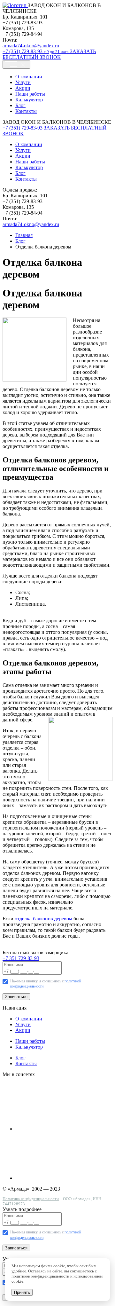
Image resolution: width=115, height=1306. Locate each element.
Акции (22, 88)
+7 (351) (36, 51)
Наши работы (30, 94)
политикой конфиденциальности (40, 1276)
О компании (28, 76)
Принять (22, 1292)
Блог (20, 105)
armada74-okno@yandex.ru (31, 45)
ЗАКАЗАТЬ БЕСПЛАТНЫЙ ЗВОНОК (49, 54)
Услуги (23, 82)
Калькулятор (29, 99)
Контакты (26, 111)
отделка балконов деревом (43, 918)
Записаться (16, 996)
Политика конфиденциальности (31, 1198)
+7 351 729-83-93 (21, 958)
